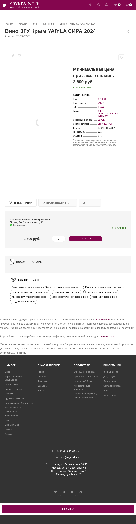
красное (102, 99)
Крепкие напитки (13, 389)
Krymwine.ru (103, 319)
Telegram (63, 492)
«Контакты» (107, 336)
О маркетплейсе (49, 365)
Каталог (10, 365)
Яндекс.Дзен (72, 492)
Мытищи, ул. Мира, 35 (68, 474)
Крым (101, 111)
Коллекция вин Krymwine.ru (19, 403)
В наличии (23, 202)
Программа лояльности (86, 376)
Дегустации (109, 376)
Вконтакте (55, 492)
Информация (112, 365)
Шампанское (11, 384)
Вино (7, 372)
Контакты (42, 390)
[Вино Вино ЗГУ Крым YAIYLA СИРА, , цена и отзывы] (40, 123)
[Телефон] (90, 5)
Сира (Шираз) (105, 124)
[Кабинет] (106, 5)
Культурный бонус (83, 381)
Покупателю (82, 365)
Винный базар (12, 425)
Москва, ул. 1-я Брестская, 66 (69, 467)
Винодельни (109, 381)
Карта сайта (109, 395)
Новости (42, 376)
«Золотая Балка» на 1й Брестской (30, 219)
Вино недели (11, 415)
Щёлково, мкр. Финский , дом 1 (68, 471)
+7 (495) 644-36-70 (68, 451)
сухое (101, 120)
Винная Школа (110, 372)
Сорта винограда (111, 386)
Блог (105, 390)
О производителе (58, 202)
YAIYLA (101, 103)
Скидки (8, 434)
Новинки (9, 429)
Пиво (7, 420)
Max (80, 492)
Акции (41, 372)
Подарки (9, 394)
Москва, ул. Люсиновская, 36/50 (68, 464)
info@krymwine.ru (70, 457)
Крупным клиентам (14, 398)
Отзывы (90, 202)
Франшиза (43, 381)
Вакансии (42, 386)
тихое (101, 107)
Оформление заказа (84, 372)
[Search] (98, 5)
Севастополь (105, 113)
